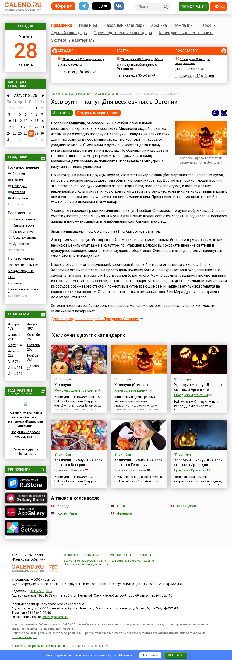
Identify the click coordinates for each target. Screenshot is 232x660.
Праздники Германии (130, 470)
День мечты (68, 65)
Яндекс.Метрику (120, 655)
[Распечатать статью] (224, 113)
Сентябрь (34, 334)
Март (12, 345)
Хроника (159, 25)
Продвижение (90, 554)
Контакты (124, 554)
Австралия (20, 198)
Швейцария (187, 506)
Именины (88, 25)
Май (11, 361)
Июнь (12, 368)
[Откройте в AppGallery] (25, 512)
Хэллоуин (62, 385)
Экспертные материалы (73, 40)
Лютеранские (23, 231)
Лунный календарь (69, 32)
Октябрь (33, 345)
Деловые (15, 283)
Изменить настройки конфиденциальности (41, 646)
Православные (24, 219)
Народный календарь (124, 25)
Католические (23, 225)
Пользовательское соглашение (131, 560)
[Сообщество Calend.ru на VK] (119, 6)
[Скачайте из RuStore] (25, 483)
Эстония (18, 174)
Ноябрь (32, 355)
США (121, 506)
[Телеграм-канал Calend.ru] (84, 6)
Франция (124, 513)
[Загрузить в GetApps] (25, 528)
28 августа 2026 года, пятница (83, 59)
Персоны (208, 25)
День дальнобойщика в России (137, 67)
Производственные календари (123, 32)
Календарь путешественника (186, 32)
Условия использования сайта (85, 560)
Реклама (109, 554)
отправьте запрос (24, 637)
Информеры (142, 554)
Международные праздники (75, 390)
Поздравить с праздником (97, 113)
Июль (12, 374)
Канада (63, 506)
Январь (13, 324)
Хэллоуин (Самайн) (131, 385)
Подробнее (150, 655)
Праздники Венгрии (69, 470)
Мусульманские (25, 237)
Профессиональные (23, 265)
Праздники (61, 25)
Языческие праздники (130, 390)
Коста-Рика (67, 513)
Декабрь (34, 366)
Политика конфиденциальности (86, 564)
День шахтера (187, 69)
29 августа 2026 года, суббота (142, 59)
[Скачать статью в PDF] (215, 113)
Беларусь (19, 186)
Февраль (14, 334)
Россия (17, 180)
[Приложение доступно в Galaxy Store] (25, 498)
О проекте (71, 554)
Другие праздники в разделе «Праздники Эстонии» (95, 319)
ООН (11, 277)
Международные (21, 271)
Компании (183, 25)
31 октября (61, 113)
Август (32, 324)
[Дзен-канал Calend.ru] (101, 6)
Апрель (13, 351)
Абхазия (18, 192)
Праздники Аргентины (191, 395)
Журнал (63, 6)
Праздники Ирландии (190, 470)
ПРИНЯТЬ (175, 655)
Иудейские (21, 244)
